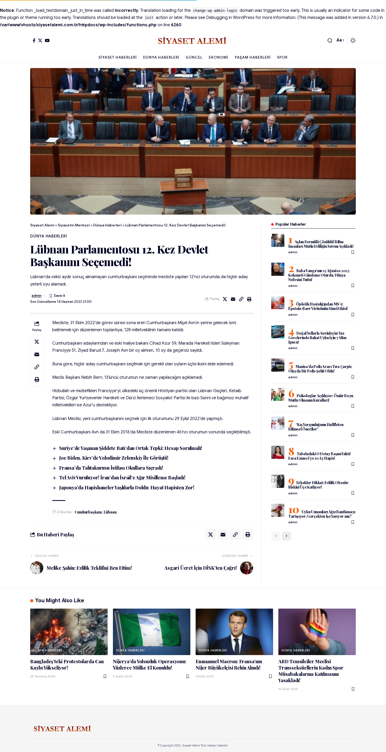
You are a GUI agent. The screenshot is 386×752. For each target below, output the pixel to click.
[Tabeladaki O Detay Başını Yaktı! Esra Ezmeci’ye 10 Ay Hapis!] (277, 452)
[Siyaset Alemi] (193, 40)
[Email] (233, 299)
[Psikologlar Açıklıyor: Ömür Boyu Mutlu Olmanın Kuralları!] (277, 394)
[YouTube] (47, 40)
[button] (329, 40)
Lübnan (110, 512)
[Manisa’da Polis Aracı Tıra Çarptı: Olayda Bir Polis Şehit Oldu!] (277, 365)
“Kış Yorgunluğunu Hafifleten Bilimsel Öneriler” (315, 427)
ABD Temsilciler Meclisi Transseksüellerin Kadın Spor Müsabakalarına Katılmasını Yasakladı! (310, 670)
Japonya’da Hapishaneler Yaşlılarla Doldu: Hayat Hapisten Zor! (126, 487)
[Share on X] (225, 299)
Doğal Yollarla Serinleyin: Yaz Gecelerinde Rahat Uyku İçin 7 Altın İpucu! (317, 338)
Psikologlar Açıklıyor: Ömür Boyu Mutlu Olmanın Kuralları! (320, 398)
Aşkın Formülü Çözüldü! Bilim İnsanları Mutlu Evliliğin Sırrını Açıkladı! (320, 244)
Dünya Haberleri (48, 236)
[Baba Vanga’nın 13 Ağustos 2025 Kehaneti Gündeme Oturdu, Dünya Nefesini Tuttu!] (277, 269)
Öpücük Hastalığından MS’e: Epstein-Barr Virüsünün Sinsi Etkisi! (318, 306)
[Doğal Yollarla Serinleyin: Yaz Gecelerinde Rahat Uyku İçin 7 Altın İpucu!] (277, 331)
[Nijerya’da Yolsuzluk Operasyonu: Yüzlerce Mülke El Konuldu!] (151, 632)
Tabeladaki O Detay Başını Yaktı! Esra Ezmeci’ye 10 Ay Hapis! (319, 456)
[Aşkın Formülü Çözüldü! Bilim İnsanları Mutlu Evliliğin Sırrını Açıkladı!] (277, 240)
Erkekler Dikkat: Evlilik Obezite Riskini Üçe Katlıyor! (318, 485)
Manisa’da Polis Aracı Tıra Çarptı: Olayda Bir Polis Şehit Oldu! (320, 369)
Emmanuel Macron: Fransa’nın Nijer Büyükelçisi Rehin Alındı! (229, 664)
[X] (40, 40)
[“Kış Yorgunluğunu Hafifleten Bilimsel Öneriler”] (277, 423)
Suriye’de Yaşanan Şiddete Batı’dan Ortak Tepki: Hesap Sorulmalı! (130, 448)
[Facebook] (34, 40)
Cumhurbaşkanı (88, 512)
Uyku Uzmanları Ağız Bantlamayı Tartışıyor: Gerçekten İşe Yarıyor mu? (321, 514)
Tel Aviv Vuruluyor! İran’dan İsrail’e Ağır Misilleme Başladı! (122, 477)
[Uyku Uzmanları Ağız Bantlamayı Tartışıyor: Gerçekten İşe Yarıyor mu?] (277, 510)
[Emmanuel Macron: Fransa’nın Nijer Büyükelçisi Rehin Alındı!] (234, 632)
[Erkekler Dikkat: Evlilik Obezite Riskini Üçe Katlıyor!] (277, 481)
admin (36, 296)
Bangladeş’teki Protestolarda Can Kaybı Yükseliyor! (67, 664)
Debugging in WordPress (230, 17)
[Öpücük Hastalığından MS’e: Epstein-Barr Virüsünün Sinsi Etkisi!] (277, 302)
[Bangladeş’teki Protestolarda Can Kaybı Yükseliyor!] (69, 632)
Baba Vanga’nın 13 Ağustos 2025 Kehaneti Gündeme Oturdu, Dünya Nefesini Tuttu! (319, 275)
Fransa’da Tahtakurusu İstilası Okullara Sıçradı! (111, 468)
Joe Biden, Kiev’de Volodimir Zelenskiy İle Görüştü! (113, 458)
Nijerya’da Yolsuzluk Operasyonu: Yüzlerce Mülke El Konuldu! (149, 664)
